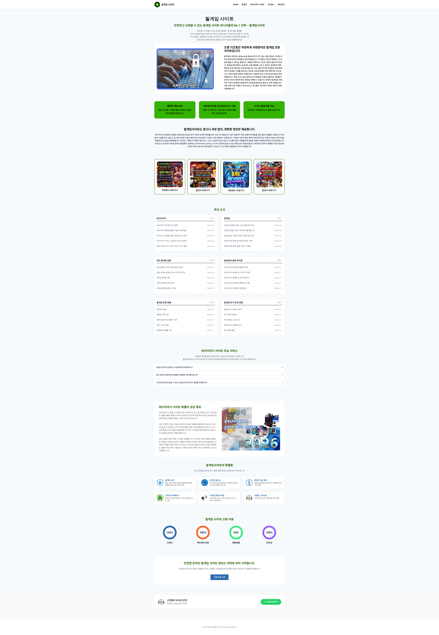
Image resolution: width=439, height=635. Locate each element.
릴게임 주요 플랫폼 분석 (232, 325)
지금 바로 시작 (219, 577)
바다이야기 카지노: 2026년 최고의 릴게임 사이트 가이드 (177, 241)
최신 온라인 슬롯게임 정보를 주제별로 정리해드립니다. (177, 375)
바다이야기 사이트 (257, 4)
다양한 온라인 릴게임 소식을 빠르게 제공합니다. (174, 367)
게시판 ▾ (271, 4)
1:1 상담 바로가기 (271, 602)
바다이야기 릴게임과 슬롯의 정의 (236, 267)
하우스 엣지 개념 (163, 325)
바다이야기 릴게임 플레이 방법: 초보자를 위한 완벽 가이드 (178, 230)
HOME (235, 4)
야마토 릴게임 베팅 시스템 (166, 288)
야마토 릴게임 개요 (163, 278)
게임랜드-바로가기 (170, 190)
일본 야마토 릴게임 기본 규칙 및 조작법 (171, 272)
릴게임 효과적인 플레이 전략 (167, 320)
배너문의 (281, 4)
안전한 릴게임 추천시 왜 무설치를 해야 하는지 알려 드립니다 (246, 230)
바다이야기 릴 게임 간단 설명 (167, 225)
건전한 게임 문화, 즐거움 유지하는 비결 (238, 241)
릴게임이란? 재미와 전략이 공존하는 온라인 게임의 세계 (244, 236)
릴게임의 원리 (162, 309)
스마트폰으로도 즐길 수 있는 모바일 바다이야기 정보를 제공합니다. (182, 383)
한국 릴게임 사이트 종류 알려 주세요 (170, 267)
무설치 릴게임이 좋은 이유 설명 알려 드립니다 (240, 225)
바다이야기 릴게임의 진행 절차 (235, 288)
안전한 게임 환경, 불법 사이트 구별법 (237, 246)
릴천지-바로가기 (203, 190)
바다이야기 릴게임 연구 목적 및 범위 (237, 272)
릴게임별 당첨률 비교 (164, 330)
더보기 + (212, 218)
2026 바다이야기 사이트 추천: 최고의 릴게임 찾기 (174, 246)
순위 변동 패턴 (229, 330)
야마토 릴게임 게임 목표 (165, 283)
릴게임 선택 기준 (163, 315)
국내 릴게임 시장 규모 (232, 320)
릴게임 (244, 4)
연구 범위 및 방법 (230, 315)
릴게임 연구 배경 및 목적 (233, 309)
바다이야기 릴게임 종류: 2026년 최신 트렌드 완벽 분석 (176, 236)
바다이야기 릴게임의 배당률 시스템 (236, 283)
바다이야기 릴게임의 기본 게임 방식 (237, 278)
